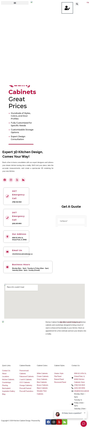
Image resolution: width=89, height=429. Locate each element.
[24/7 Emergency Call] (7, 196)
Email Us (17, 250)
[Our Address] (7, 236)
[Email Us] (7, 252)
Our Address (19, 234)
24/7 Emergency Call (18, 194)
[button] (15, 3)
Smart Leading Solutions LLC (11, 423)
